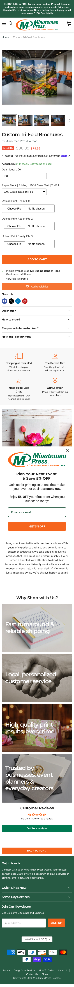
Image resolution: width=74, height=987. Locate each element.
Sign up (56, 923)
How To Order (46, 970)
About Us (63, 970)
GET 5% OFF (37, 526)
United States (35, 939)
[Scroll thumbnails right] (69, 120)
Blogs (45, 974)
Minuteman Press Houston (21, 141)
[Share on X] (11, 301)
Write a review (37, 828)
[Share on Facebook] (4, 301)
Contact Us (32, 974)
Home (5, 37)
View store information (17, 279)
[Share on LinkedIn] (18, 301)
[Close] (67, 450)
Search (6, 970)
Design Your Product (24, 970)
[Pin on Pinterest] (24, 301)
